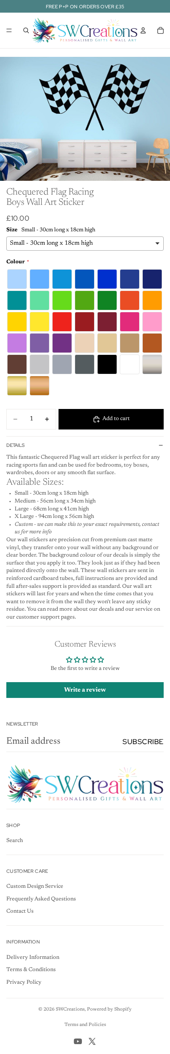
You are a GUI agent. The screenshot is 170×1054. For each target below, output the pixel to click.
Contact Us (20, 911)
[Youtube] (78, 1041)
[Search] (26, 30)
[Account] (143, 30)
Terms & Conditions (31, 970)
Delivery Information (32, 957)
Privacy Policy (24, 982)
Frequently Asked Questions (41, 899)
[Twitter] (92, 1041)
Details (15, 445)
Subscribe (143, 741)
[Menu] (9, 30)
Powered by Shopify (109, 1009)
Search (14, 841)
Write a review (85, 690)
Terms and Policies (85, 1024)
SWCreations (70, 1009)
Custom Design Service (34, 886)
